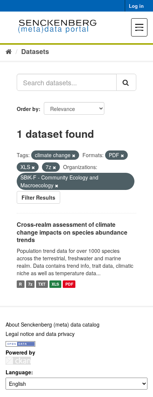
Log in (136, 5)
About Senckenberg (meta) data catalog (53, 324)
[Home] (9, 51)
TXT (41, 284)
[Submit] (126, 82)
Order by (28, 108)
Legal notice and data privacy (40, 333)
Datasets (35, 51)
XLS (55, 284)
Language (18, 372)
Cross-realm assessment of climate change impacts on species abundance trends (72, 232)
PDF (69, 284)
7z (30, 284)
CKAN (18, 361)
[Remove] (73, 155)
